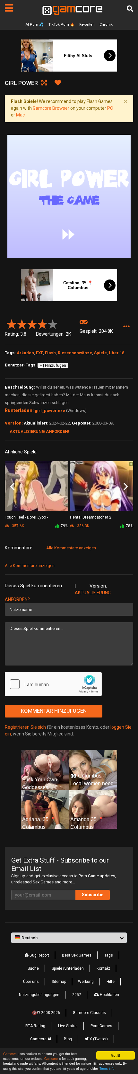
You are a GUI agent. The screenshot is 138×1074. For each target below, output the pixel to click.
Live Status (68, 1026)
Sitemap (59, 981)
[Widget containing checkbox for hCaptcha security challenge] (53, 684)
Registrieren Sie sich (25, 727)
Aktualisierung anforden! (39, 431)
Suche (33, 968)
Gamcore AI (40, 1039)
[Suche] (130, 8)
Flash (50, 352)
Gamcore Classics (89, 1012)
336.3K (82, 526)
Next (125, 486)
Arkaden (25, 352)
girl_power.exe (50, 410)
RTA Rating (35, 1026)
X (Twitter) (98, 1039)
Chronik (106, 24)
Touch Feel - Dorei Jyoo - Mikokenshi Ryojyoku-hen (27, 517)
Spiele (100, 352)
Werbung (86, 981)
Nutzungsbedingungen (39, 994)
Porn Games (101, 1026)
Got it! (115, 1055)
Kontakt (103, 968)
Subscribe (92, 894)
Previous (12, 486)
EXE (39, 352)
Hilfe (111, 981)
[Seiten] (9, 8)
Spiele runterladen (68, 968)
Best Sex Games (76, 955)
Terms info (107, 1068)
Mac (20, 114)
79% (64, 526)
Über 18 (116, 352)
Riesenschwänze (75, 352)
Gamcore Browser (51, 108)
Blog (68, 1039)
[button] (126, 327)
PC (110, 108)
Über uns (31, 981)
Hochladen (109, 994)
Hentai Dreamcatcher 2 (90, 517)
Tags (108, 955)
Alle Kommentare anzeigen (71, 548)
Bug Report (39, 955)
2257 (76, 994)
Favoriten (87, 24)
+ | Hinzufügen (53, 365)
